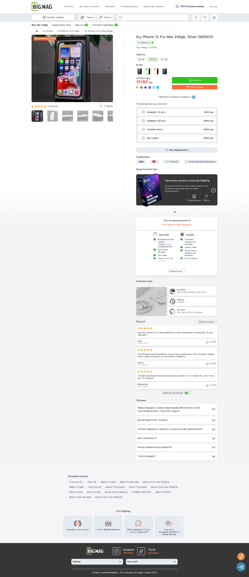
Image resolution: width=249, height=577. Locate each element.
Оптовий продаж (129, 6)
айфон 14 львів (76, 487)
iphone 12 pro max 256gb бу (164, 487)
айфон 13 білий (162, 492)
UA (215, 6)
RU (211, 6)
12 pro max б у (76, 482)
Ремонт (108, 17)
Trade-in (90, 17)
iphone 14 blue (94, 492)
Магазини (110, 6)
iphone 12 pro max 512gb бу (156, 482)
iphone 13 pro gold (138, 487)
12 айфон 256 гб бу (141, 492)
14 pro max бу (94, 487)
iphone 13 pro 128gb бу (116, 492)
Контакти (68, 6)
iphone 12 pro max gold (80, 497)
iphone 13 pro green (115, 487)
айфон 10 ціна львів (129, 482)
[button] (109, 67)
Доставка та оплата (89, 6)
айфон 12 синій (108, 482)
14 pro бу (91, 482)
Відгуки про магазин (154, 6)
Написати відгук (206, 322)
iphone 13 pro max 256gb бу (108, 497)
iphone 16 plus (76, 492)
